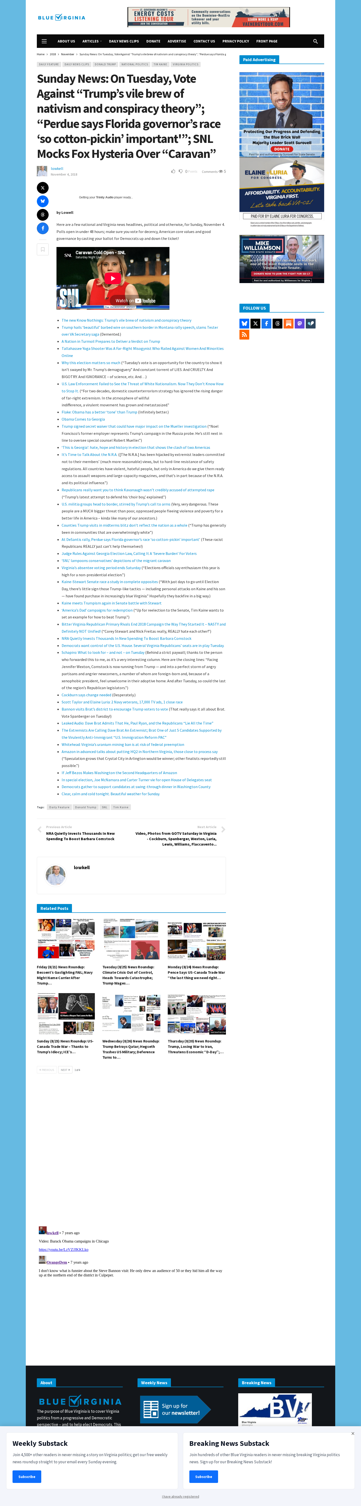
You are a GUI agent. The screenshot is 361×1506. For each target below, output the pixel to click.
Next (64, 1070)
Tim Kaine (160, 64)
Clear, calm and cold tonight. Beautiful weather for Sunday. (111, 793)
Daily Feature (49, 64)
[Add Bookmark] (43, 249)
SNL (105, 807)
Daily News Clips (77, 64)
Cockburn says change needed (86, 694)
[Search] (315, 41)
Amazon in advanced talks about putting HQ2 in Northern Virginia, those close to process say (140, 751)
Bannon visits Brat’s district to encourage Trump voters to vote (115, 709)
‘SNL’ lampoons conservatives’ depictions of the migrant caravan (116, 560)
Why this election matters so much (91, 362)
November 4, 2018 (64, 174)
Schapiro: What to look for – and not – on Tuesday (103, 652)
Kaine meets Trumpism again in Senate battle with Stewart (112, 603)
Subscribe (26, 1476)
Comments (210, 171)
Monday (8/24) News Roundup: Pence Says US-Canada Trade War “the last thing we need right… (196, 972)
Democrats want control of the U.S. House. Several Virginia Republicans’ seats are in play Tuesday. (143, 645)
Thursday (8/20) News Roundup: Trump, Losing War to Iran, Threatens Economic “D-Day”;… (195, 1046)
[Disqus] (131, 1151)
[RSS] (244, 335)
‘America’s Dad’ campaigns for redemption (97, 610)
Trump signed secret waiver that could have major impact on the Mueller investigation (134, 426)
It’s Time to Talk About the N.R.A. (89, 454)
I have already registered (180, 1496)
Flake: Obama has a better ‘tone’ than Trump (99, 412)
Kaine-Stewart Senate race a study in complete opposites (110, 581)
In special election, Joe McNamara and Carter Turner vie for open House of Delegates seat (137, 779)
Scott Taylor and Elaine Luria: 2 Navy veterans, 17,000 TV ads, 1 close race (122, 701)
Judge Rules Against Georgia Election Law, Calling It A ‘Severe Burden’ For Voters (129, 553)
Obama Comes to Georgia (83, 419)
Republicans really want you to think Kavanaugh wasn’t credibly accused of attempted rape (138, 489)
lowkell (57, 168)
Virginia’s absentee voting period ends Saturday (101, 567)
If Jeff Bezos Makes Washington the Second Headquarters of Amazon (119, 772)
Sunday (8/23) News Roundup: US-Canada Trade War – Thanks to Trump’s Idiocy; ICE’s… (65, 1046)
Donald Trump (105, 64)
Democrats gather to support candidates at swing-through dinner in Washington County (136, 786)
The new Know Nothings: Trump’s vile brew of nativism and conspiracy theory (126, 320)
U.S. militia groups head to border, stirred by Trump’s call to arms (116, 504)
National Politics (135, 64)
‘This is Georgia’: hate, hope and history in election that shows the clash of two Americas (136, 447)
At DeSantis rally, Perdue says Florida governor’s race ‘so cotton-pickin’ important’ (131, 539)
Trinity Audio (104, 197)
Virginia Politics (185, 64)
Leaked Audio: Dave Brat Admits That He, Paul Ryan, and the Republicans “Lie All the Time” (137, 723)
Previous (48, 1070)
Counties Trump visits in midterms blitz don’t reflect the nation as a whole (124, 525)
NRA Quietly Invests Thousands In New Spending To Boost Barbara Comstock (126, 638)
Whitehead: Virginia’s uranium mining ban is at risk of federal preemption (123, 744)
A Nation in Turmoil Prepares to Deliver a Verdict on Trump (111, 341)
